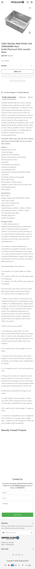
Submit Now (17, 515)
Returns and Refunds (7, 561)
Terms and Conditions (7, 555)
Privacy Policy (5, 558)
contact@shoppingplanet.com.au (21, 486)
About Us (4, 552)
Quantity (4, 66)
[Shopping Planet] (17, 2)
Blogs (3, 567)
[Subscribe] (32, 533)
